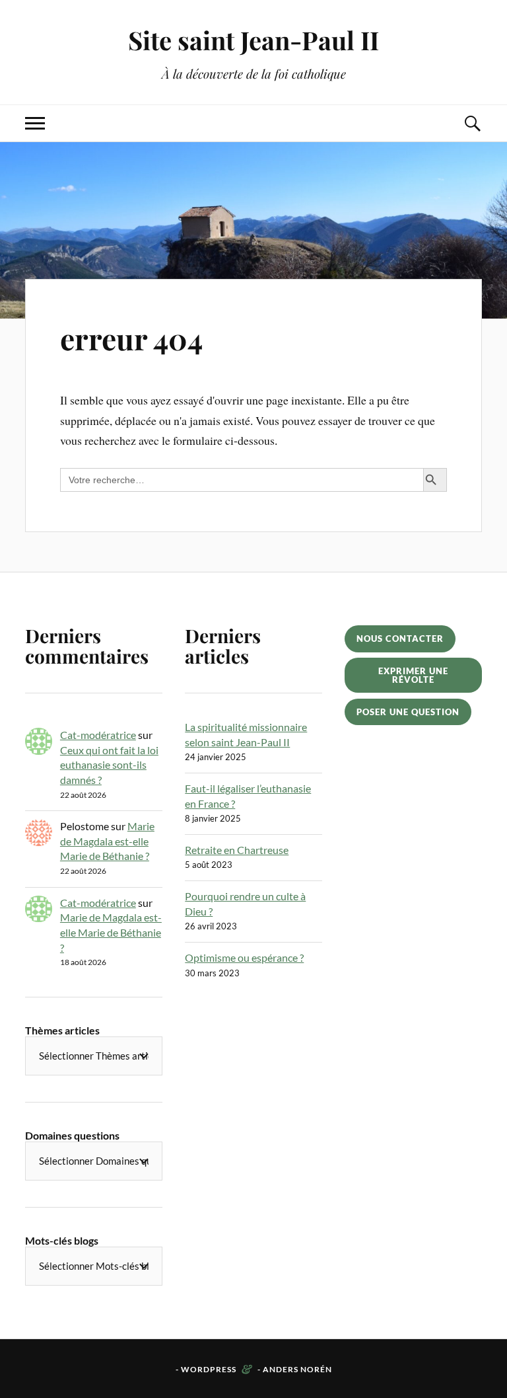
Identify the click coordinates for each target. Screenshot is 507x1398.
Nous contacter (400, 638)
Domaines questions (72, 1135)
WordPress (208, 1369)
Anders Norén (297, 1369)
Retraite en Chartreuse (236, 849)
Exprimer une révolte (413, 675)
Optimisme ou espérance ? (244, 957)
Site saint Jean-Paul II (253, 40)
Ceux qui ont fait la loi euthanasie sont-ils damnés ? (109, 765)
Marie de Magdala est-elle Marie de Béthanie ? (107, 841)
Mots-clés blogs (61, 1240)
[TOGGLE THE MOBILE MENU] (35, 123)
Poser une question (407, 712)
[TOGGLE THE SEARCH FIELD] (472, 123)
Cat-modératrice (98, 734)
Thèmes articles (62, 1030)
